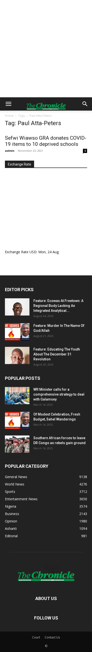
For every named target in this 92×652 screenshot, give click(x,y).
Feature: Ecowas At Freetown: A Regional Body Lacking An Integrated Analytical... (58, 306)
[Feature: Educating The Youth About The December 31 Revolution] (17, 355)
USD (33, 252)
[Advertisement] (46, 48)
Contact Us (52, 637)
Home (9, 116)
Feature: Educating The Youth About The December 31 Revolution (56, 354)
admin (9, 150)
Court (36, 637)
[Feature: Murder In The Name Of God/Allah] (17, 331)
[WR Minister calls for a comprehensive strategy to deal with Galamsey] (17, 395)
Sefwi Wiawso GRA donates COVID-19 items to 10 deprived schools (45, 141)
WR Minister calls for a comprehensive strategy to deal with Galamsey (58, 394)
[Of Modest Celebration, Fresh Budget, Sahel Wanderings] (17, 420)
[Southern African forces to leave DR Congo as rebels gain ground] (17, 444)
